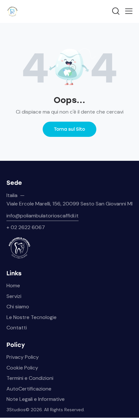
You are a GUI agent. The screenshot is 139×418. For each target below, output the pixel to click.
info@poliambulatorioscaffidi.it (42, 215)
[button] (129, 11)
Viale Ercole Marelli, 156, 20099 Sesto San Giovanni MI (69, 203)
